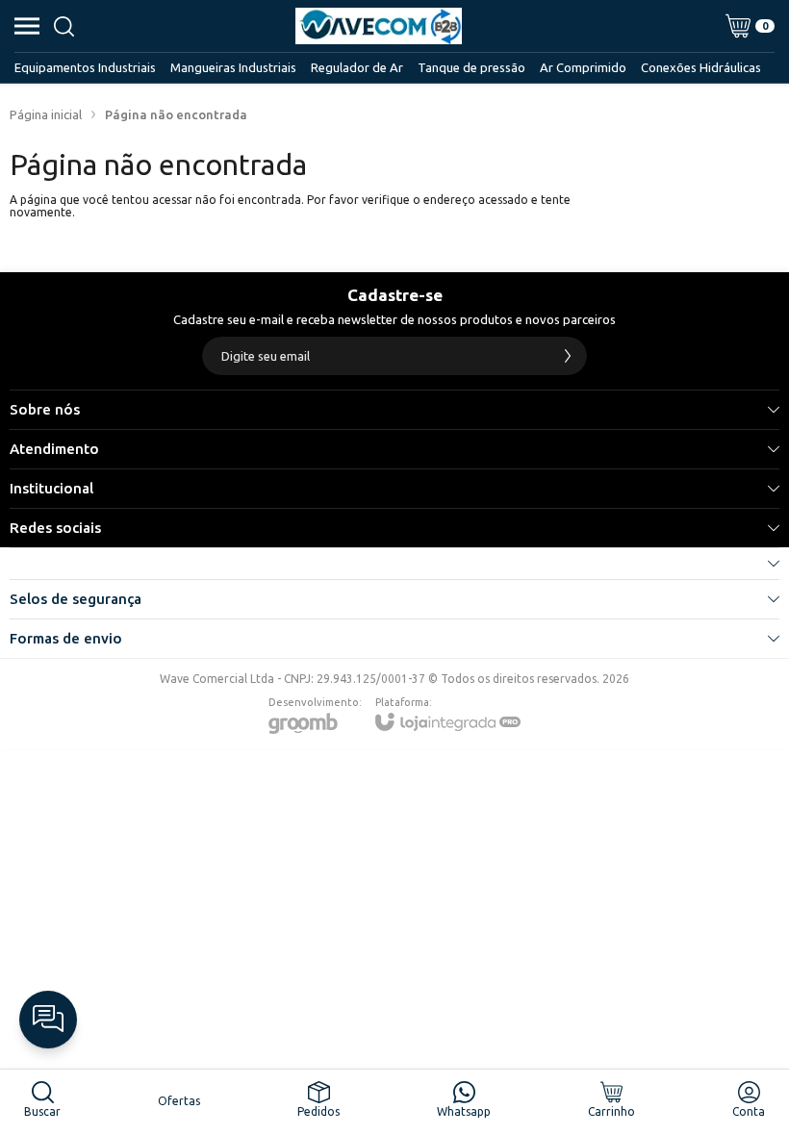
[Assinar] (567, 356)
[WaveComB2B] (378, 26)
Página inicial (46, 114)
